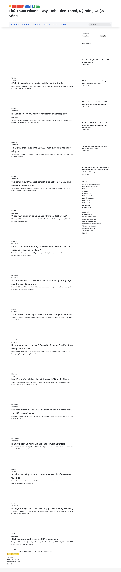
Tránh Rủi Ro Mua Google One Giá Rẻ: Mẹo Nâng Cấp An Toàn (41, 315)
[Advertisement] (42, 45)
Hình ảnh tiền (86, 212)
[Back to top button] (0, 566)
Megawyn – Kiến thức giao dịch (91, 184)
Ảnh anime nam (86, 210)
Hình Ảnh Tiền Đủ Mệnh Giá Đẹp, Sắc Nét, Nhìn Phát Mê (38, 444)
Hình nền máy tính (88, 198)
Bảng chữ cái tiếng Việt (89, 221)
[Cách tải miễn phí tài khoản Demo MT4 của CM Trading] (92, 57)
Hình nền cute (86, 203)
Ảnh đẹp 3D (85, 191)
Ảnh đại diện (86, 205)
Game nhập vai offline (88, 228)
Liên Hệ (9, 564)
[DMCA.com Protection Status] (13, 554)
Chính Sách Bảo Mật (13, 559)
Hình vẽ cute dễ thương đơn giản (91, 223)
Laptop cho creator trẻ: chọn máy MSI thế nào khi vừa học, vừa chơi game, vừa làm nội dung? (95, 169)
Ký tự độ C (85, 233)
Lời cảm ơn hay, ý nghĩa (89, 216)
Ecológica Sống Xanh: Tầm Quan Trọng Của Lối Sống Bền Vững (42, 508)
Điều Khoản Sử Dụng (13, 561)
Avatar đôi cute (86, 207)
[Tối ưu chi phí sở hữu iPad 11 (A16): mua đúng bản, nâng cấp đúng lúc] (92, 99)
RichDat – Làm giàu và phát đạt (91, 186)
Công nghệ (36, 24)
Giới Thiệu (10, 557)
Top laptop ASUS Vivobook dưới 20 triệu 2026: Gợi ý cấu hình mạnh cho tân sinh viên (95, 125)
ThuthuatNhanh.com (46, 551)
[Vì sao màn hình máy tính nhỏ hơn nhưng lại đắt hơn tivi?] (92, 144)
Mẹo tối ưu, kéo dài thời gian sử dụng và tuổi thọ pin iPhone (40, 379)
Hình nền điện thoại (88, 196)
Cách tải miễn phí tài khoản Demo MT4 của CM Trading (37, 83)
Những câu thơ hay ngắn (89, 219)
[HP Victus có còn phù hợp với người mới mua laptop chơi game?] (92, 78)
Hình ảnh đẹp (14, 24)
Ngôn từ (47, 24)
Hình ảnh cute (86, 200)
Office (55, 24)
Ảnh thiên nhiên (86, 193)
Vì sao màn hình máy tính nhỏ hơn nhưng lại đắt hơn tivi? (39, 216)
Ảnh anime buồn (87, 214)
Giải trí (63, 24)
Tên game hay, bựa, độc (89, 226)
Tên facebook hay (87, 230)
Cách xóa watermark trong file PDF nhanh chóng (34, 539)
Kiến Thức (25, 24)
